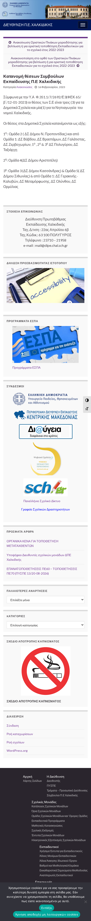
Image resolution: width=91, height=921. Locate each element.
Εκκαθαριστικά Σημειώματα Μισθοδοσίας (64, 870)
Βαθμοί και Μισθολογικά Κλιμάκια (59, 865)
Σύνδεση (13, 725)
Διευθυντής (53, 780)
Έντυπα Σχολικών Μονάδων (48, 835)
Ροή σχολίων (15, 742)
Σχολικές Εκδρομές (43, 830)
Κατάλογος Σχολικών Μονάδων (50, 806)
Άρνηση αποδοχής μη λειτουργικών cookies (46, 914)
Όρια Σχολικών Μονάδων (46, 811)
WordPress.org (17, 750)
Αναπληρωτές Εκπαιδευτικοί (56, 875)
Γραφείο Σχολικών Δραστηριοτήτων (45, 509)
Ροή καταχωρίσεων (20, 734)
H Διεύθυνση (55, 776)
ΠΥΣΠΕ (51, 785)
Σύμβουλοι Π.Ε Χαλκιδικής (62, 795)
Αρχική (27, 776)
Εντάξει (46, 908)
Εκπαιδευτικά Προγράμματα (48, 820)
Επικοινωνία (43, 882)
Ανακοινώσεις (24, 87)
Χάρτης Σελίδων (32, 780)
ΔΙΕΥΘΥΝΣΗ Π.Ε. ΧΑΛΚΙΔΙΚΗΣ (28, 25)
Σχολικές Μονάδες (44, 802)
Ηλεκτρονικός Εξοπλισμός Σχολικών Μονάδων (59, 840)
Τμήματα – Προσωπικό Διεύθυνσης (67, 790)
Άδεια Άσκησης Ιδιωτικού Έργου (58, 860)
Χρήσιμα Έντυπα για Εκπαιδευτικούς (61, 851)
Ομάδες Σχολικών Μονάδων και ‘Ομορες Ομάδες (60, 816)
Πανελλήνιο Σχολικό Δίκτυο (41, 501)
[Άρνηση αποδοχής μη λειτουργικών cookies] (85, 901)
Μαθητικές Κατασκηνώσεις (47, 825)
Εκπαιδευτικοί (49, 847)
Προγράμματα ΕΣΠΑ (26, 367)
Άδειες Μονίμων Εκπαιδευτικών (58, 856)
